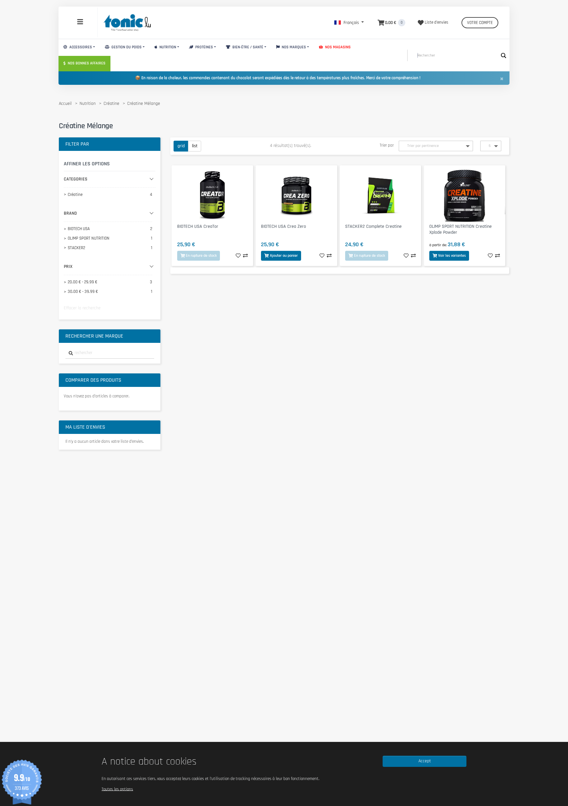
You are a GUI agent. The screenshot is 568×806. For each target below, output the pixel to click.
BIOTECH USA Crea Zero (283, 226)
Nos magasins (337, 47)
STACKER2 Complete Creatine (373, 226)
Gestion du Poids (126, 47)
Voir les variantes (452, 255)
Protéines (203, 47)
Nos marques (293, 47)
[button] (349, 23)
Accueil (65, 104)
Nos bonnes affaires (86, 63)
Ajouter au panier (284, 255)
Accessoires (80, 47)
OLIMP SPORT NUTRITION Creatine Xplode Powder (460, 230)
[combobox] (109, 353)
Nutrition (167, 47)
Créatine (111, 104)
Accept (424, 761)
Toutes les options (117, 789)
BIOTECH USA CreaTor (197, 226)
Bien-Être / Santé (247, 47)
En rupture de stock (201, 255)
